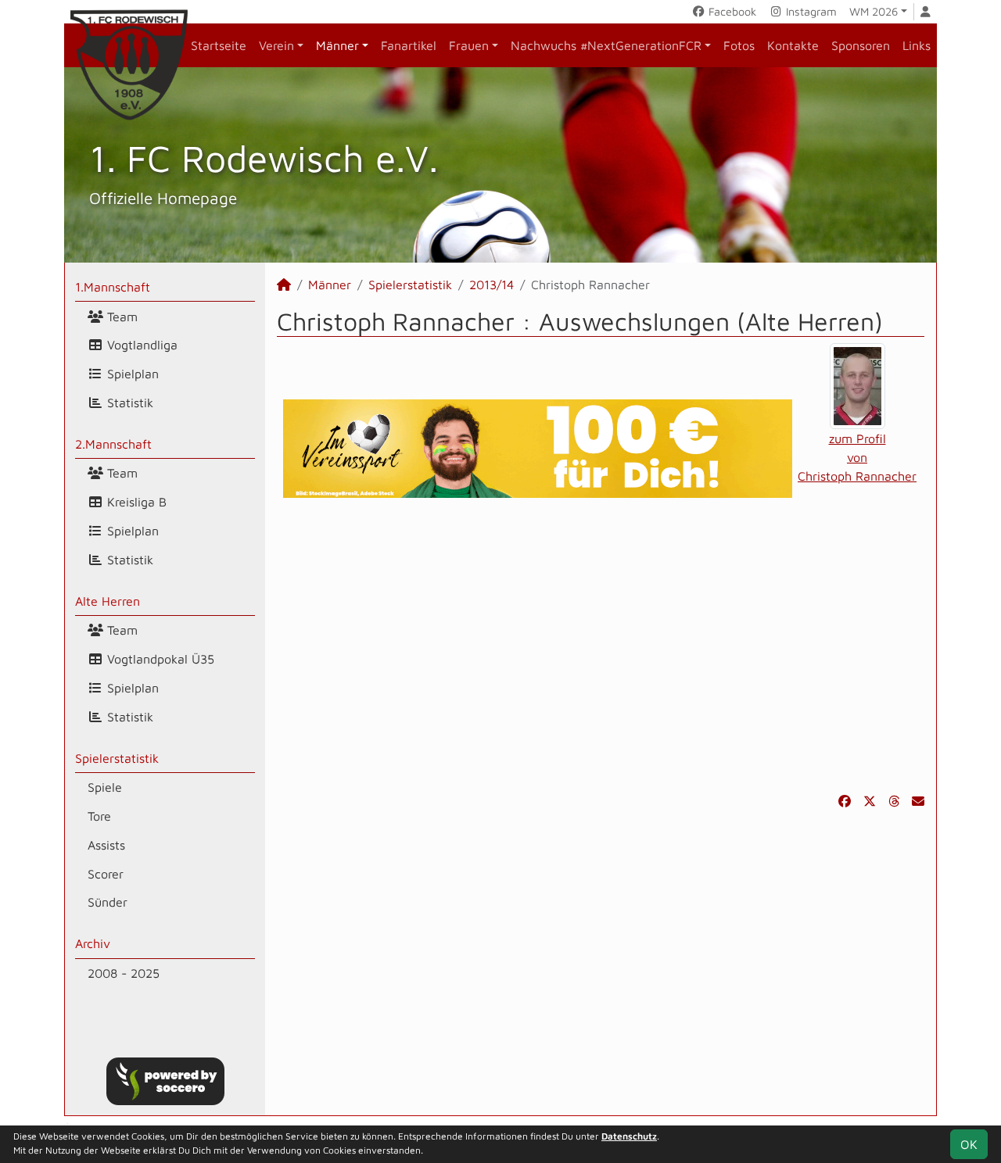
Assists (106, 845)
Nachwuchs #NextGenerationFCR (606, 45)
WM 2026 (873, 11)
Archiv (92, 943)
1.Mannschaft (112, 287)
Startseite (218, 45)
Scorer (106, 874)
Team (120, 317)
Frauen (469, 45)
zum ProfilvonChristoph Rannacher (857, 457)
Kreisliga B (135, 502)
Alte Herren (107, 601)
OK (969, 1144)
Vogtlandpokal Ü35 (158, 659)
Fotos (739, 45)
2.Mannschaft (113, 444)
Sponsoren (860, 45)
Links (916, 45)
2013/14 (491, 284)
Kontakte (793, 45)
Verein (276, 45)
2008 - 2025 (124, 973)
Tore (99, 816)
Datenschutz (629, 1136)
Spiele (105, 787)
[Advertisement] (600, 644)
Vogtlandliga (140, 345)
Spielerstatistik (117, 758)
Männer (337, 45)
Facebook (730, 11)
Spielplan (131, 374)
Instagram (810, 11)
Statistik (128, 402)
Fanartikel (408, 45)
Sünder (107, 902)
